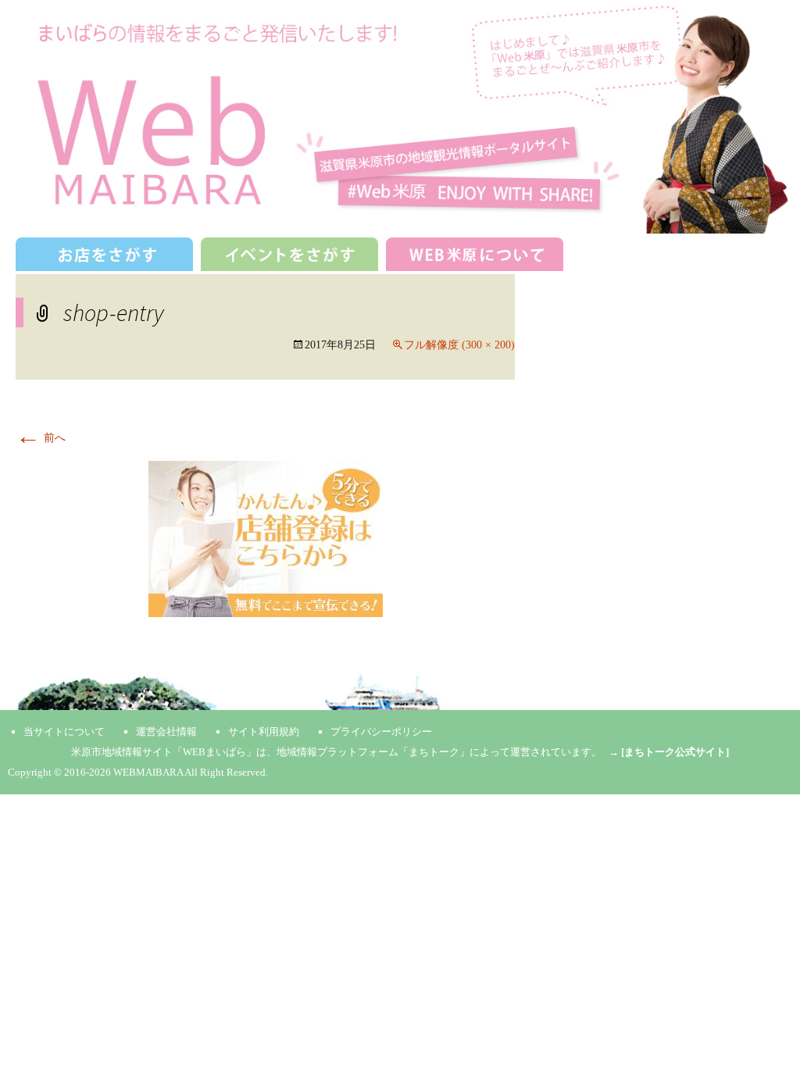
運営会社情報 (166, 731)
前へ (41, 438)
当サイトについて (64, 731)
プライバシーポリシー (381, 731)
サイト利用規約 (263, 731)
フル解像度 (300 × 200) (459, 345)
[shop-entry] (265, 538)
